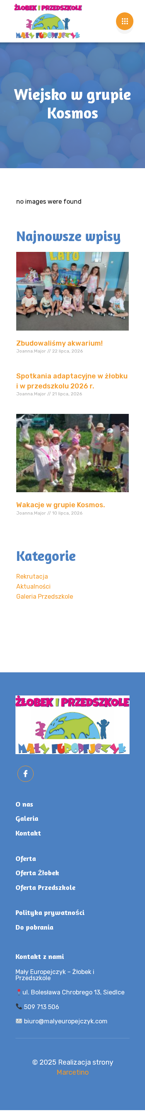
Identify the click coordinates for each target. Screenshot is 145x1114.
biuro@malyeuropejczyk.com (64, 1021)
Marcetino (72, 1072)
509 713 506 (40, 1007)
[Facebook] (25, 774)
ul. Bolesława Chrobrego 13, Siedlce (73, 992)
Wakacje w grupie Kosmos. (60, 505)
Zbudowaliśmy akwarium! (59, 343)
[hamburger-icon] (124, 21)
